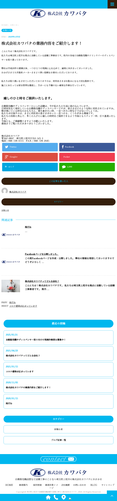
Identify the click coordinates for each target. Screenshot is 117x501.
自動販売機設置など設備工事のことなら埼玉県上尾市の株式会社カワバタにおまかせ (58, 479)
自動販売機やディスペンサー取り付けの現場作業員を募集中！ (36, 340)
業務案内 (23, 485)
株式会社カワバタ (17, 192)
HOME (9, 485)
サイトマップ (107, 485)
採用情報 (37, 485)
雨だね (28, 227)
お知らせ (5, 210)
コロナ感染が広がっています (23, 306)
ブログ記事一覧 (58, 440)
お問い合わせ (79, 485)
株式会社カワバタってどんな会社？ (42, 281)
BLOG (93, 485)
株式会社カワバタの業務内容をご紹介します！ (28, 387)
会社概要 (65, 485)
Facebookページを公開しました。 (42, 254)
